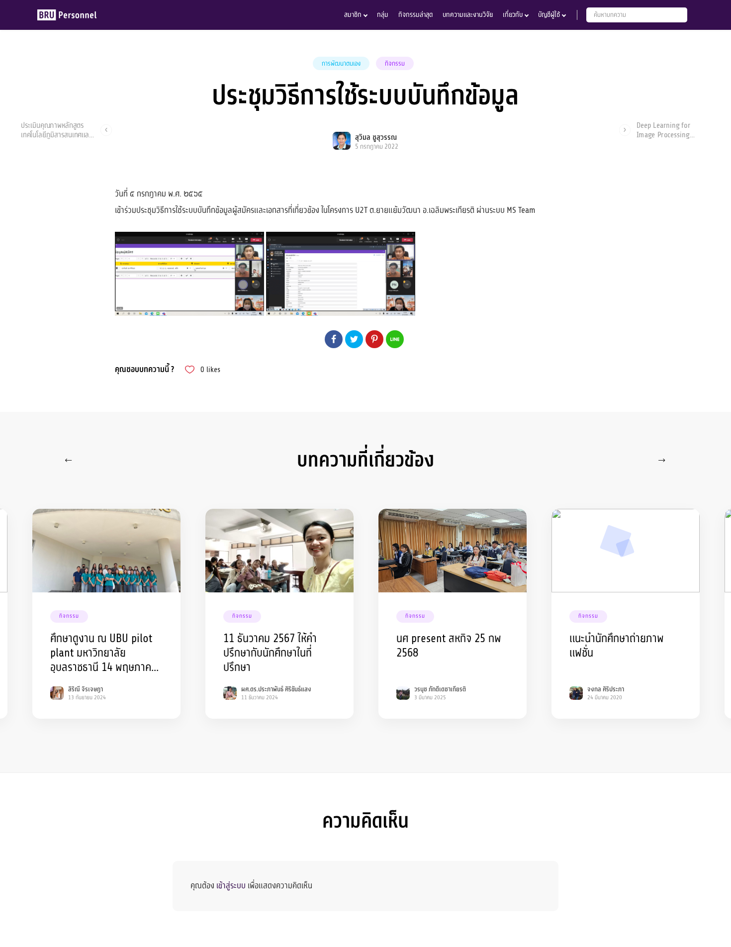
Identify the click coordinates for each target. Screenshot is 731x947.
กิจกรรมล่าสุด (415, 14)
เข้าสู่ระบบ (231, 885)
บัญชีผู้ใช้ (549, 14)
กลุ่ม (382, 14)
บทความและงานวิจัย (468, 14)
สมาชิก (353, 14)
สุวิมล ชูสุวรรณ (376, 137)
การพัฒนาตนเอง (341, 63)
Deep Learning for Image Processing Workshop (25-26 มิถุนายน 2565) (663, 130)
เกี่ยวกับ (513, 14)
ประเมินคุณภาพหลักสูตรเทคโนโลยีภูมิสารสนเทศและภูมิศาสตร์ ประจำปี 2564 (56, 130)
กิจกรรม (395, 63)
